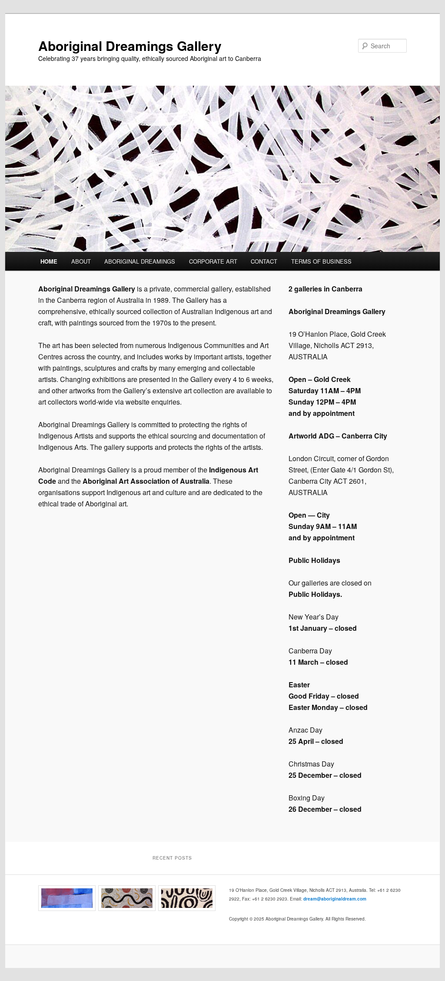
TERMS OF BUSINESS (321, 261)
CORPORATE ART (213, 261)
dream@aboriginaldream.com (334, 899)
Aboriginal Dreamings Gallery (130, 45)
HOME (48, 261)
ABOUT (81, 261)
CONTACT (264, 261)
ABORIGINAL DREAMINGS (139, 261)
